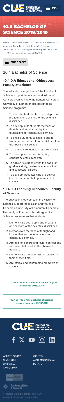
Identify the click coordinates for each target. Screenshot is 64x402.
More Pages (18, 62)
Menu (55, 8)
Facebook (13, 340)
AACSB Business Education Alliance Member (14, 377)
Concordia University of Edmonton (22, 8)
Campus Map (10, 367)
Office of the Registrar (44, 42)
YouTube (32, 340)
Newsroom (9, 360)
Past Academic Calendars (38, 46)
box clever (19, 397)
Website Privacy (12, 356)
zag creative (33, 397)
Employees (9, 364)
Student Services (21, 42)
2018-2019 (8, 49)
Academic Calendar (12, 46)
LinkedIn (52, 340)
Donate (37, 364)
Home (6, 42)
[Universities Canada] (32, 386)
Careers (38, 356)
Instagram (42, 340)
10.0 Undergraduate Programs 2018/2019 (37, 49)
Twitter (22, 340)
